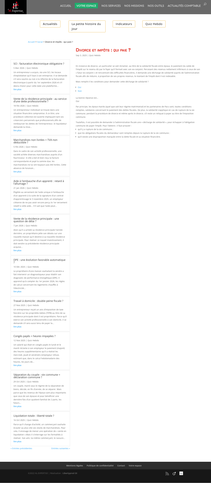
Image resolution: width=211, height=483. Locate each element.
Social (40, 41)
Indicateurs (124, 24)
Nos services (111, 6)
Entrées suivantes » (60, 448)
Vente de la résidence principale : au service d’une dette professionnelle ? (40, 100)
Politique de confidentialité (100, 465)
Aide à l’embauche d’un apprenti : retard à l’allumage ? (38, 182)
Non (80, 91)
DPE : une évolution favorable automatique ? (39, 261)
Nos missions (134, 6)
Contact (121, 465)
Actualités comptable (184, 6)
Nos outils (156, 6)
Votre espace (135, 465)
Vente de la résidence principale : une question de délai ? (36, 220)
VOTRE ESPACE (86, 5)
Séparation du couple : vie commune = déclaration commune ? (36, 376)
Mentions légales (74, 465)
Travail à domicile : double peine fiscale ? (38, 301)
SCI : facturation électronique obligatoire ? (38, 63)
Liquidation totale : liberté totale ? (33, 415)
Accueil (65, 6)
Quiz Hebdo (153, 24)
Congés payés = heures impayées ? (34, 336)
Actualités (50, 24)
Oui (79, 87)
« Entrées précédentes (21, 448)
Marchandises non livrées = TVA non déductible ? (35, 141)
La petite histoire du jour (86, 26)
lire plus (17, 89)
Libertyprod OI (70, 473)
